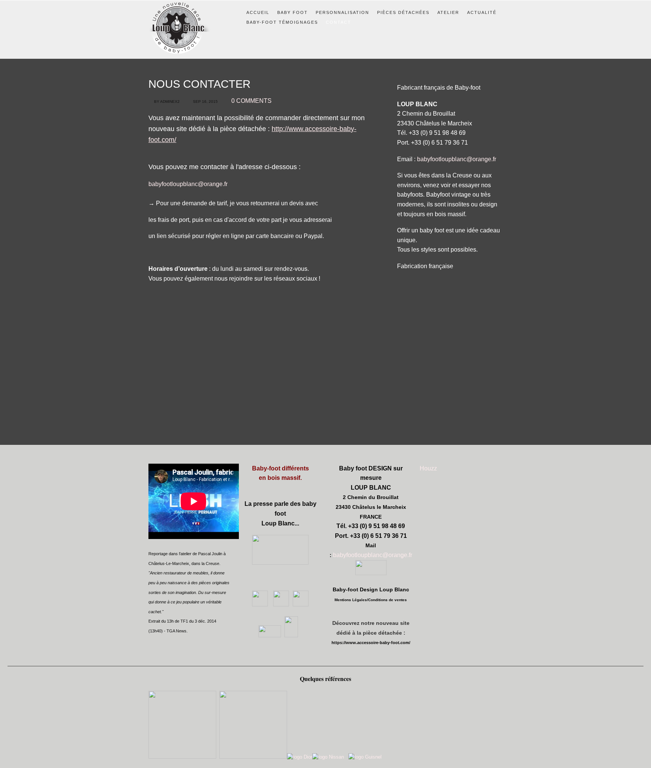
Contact (338, 22)
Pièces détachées (403, 12)
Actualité (482, 12)
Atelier (448, 12)
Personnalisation (342, 12)
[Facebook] (260, 604)
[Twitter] (300, 604)
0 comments (251, 101)
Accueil (257, 12)
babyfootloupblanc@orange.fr (188, 184)
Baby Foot (292, 12)
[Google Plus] (280, 604)
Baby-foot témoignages (282, 22)
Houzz (428, 468)
